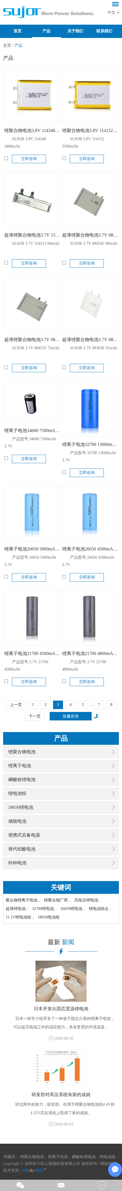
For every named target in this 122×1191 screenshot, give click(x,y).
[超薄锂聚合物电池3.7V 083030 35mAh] (90, 304)
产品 (47, 31)
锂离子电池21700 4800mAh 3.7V (90, 653)
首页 (18, 31)
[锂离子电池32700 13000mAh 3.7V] (90, 408)
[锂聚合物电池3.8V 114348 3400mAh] (32, 95)
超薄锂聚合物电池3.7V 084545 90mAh (90, 235)
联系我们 (104, 31)
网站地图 (108, 1164)
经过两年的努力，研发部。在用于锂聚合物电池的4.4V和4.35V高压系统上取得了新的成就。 (65, 1108)
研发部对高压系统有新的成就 (61, 1094)
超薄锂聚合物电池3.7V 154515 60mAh (32, 235)
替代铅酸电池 (21, 849)
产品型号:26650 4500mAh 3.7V (88, 561)
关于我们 (75, 31)
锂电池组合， (101, 909)
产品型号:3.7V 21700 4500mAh (26, 665)
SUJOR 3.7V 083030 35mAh (93, 348)
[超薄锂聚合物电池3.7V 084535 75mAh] (32, 304)
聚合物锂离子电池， (23, 900)
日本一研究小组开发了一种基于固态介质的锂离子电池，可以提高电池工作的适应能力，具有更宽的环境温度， (64, 1022)
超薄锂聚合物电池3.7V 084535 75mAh (32, 339)
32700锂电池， (45, 909)
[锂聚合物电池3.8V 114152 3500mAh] (90, 95)
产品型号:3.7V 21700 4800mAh (84, 665)
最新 (61, 942)
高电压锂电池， (88, 900)
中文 (111, 12)
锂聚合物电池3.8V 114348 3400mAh (32, 130)
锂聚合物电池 (21, 751)
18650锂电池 (20, 807)
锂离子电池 (19, 765)
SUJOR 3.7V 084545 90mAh (93, 243)
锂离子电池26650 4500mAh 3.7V (90, 548)
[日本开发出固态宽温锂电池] (61, 981)
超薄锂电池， (18, 909)
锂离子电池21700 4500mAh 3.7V (32, 653)
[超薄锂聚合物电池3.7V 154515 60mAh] (32, 199)
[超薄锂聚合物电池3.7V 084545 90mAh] (90, 199)
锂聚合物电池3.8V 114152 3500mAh (90, 130)
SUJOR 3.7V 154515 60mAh (35, 243)
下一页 (35, 716)
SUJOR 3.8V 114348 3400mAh (25, 142)
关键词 (61, 887)
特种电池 (17, 862)
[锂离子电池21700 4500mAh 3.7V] (32, 618)
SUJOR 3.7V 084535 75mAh (35, 348)
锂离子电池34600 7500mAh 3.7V (32, 430)
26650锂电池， (73, 909)
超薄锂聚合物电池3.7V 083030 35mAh (90, 339)
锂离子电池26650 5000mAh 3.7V (32, 548)
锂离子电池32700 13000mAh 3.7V (90, 444)
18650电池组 (49, 917)
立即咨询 (29, 159)
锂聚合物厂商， (58, 900)
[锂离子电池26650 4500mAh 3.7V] (90, 513)
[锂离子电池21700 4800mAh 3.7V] (90, 618)
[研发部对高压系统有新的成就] (61, 1067)
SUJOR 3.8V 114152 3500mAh (83, 142)
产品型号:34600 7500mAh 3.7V (30, 442)
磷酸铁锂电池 (21, 779)
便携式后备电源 (24, 835)
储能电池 (17, 821)
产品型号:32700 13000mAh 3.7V (89, 456)
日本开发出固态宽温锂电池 (61, 1008)
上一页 (16, 705)
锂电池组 (17, 793)
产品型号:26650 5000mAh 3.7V (30, 561)
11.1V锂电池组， (20, 917)
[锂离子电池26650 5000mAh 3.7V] (32, 513)
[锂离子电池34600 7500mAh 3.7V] (32, 402)
